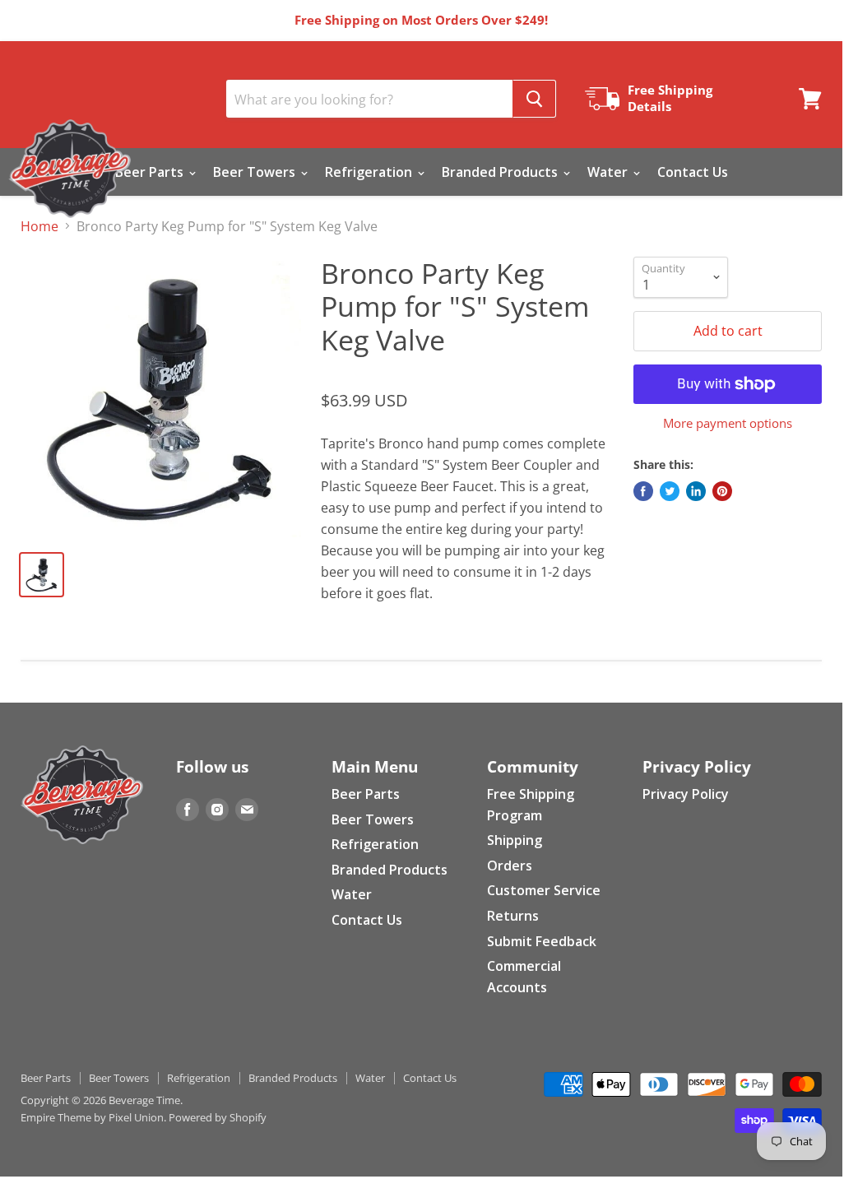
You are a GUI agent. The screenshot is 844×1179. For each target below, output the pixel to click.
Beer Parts (151, 172)
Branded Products (501, 172)
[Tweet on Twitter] (669, 491)
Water (609, 172)
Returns (513, 916)
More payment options (727, 423)
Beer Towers (256, 172)
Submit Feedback (541, 941)
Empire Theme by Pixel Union (92, 1117)
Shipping (514, 840)
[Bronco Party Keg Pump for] (161, 397)
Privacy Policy (685, 794)
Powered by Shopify (218, 1117)
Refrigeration (370, 172)
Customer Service (544, 890)
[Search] (534, 99)
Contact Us (692, 172)
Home (39, 226)
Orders (509, 865)
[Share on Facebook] (643, 491)
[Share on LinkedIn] (696, 491)
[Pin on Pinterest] (722, 491)
